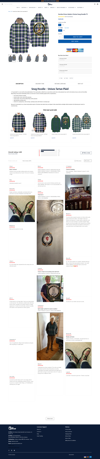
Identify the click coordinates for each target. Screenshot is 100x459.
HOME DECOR (32, 7)
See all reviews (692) (12, 153)
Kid (64, 30)
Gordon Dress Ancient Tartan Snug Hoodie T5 (81, 134)
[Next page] (92, 127)
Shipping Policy (68, 454)
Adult (61, 27)
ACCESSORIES (71, 7)
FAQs (38, 454)
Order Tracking (40, 457)
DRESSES (52, 7)
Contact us (39, 452)
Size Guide (67, 27)
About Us (39, 450)
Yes (65, 22)
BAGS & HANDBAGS (61, 7)
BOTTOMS (24, 7)
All (11, 11)
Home (9, 11)
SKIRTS (45, 7)
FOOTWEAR (79, 7)
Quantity (60, 33)
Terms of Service (68, 452)
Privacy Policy (68, 450)
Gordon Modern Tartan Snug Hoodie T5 (59, 134)
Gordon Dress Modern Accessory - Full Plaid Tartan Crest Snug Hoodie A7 (39, 135)
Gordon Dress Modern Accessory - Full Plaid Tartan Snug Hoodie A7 (18, 135)
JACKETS (40, 7)
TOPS (17, 7)
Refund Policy (68, 457)
